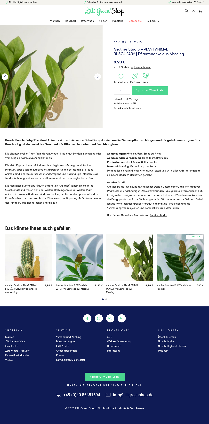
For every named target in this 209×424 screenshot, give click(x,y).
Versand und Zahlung (68, 337)
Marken (9, 337)
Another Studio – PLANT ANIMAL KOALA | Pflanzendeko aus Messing (122, 289)
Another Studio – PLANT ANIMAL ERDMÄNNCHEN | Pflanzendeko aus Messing (21, 289)
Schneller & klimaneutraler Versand (104, 2)
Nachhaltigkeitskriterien (172, 346)
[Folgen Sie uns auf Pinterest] (122, 318)
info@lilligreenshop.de (133, 394)
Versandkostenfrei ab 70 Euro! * (188, 2)
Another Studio (128, 41)
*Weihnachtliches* (15, 341)
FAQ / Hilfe (62, 346)
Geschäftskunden (66, 351)
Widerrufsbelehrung (119, 341)
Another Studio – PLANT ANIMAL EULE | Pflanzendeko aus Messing (72, 287)
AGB (109, 337)
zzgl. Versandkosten (141, 67)
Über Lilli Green (167, 337)
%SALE (9, 360)
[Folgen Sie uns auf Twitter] (99, 318)
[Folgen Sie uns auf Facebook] (87, 318)
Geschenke (11, 346)
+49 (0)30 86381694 (81, 394)
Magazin (163, 351)
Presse (60, 355)
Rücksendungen (65, 341)
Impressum (113, 351)
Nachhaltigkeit (166, 341)
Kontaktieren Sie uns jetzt (70, 360)
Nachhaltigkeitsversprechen (23, 2)
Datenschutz (114, 346)
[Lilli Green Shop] (104, 12)
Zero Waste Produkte (17, 351)
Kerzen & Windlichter (17, 355)
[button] (5, 76)
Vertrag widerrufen (104, 377)
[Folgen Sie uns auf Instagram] (110, 318)
